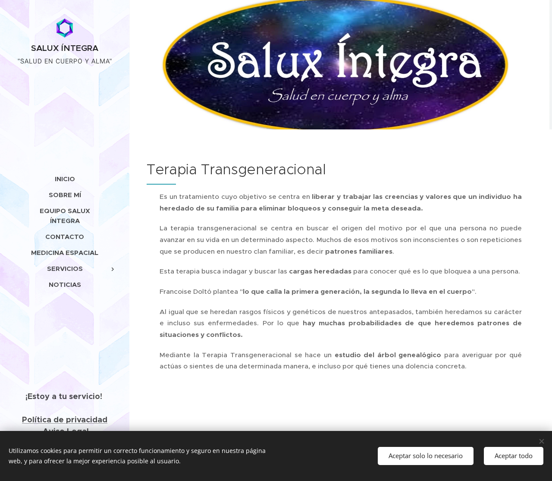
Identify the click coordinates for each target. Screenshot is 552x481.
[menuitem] (65, 179)
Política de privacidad (64, 419)
